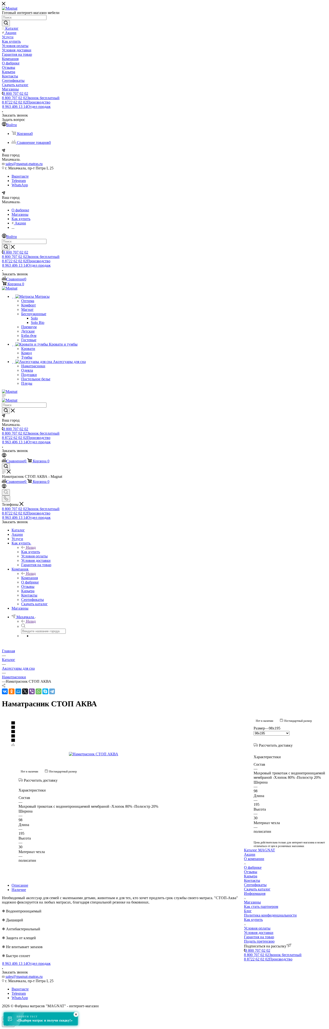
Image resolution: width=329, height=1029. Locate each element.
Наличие (19, 890)
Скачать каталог (257, 889)
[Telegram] (52, 691)
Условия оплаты (257, 928)
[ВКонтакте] (5, 691)
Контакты (252, 880)
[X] (25, 691)
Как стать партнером (261, 906)
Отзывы (250, 872)
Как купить (30, 552)
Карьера (250, 876)
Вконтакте (20, 176)
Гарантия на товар (259, 937)
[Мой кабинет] (4, 456)
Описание (20, 885)
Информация (254, 893)
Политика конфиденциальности (270, 915)
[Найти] (6, 23)
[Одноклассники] (11, 691)
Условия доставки (258, 933)
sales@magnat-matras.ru (24, 164)
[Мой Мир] (18, 691)
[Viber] (32, 691)
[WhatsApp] (38, 691)
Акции (249, 854)
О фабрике (253, 867)
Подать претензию (259, 941)
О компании (254, 859)
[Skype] (45, 691)
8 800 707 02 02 (15, 93)
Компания (29, 578)
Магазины (252, 902)
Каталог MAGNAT (259, 850)
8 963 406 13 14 (26, 106)
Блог (248, 911)
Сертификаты (255, 885)
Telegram (19, 181)
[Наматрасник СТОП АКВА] (123, 754)
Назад (31, 547)
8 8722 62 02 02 (26, 102)
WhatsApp (20, 185)
